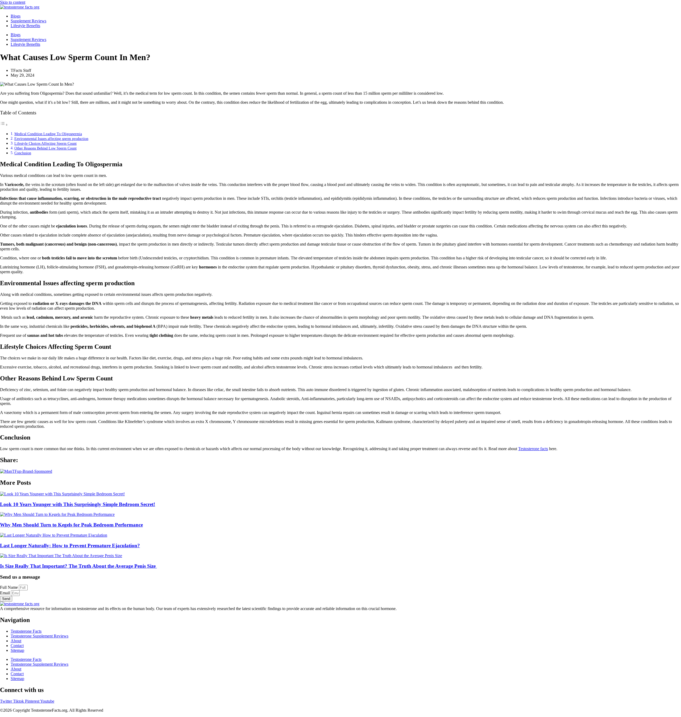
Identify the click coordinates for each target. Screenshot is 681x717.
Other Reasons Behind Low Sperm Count (45, 148)
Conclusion (22, 153)
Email (5, 593)
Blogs (15, 16)
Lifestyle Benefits (25, 25)
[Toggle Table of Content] (4, 124)
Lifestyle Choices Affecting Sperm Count (45, 143)
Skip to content (12, 2)
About (16, 641)
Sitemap (17, 650)
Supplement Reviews (28, 21)
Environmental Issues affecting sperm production (51, 138)
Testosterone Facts (26, 631)
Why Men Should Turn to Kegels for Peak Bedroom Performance (71, 525)
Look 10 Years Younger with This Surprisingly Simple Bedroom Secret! (77, 504)
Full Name (9, 587)
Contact (17, 645)
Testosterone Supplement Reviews (39, 636)
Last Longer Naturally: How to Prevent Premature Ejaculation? (70, 545)
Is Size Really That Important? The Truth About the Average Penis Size (78, 566)
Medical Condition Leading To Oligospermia (48, 134)
